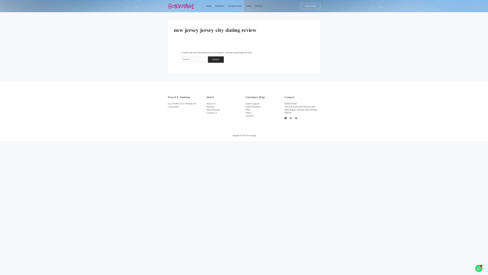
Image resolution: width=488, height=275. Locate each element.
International (235, 6)
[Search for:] (194, 59)
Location (250, 115)
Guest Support (253, 103)
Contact (258, 6)
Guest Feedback (253, 106)
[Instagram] (291, 118)
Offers (248, 112)
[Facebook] (285, 118)
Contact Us (212, 112)
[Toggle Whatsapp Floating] (478, 268)
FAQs (248, 109)
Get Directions (213, 109)
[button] (310, 6)
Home (209, 6)
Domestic (219, 6)
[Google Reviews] (296, 118)
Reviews (210, 106)
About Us (211, 103)
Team (248, 6)
